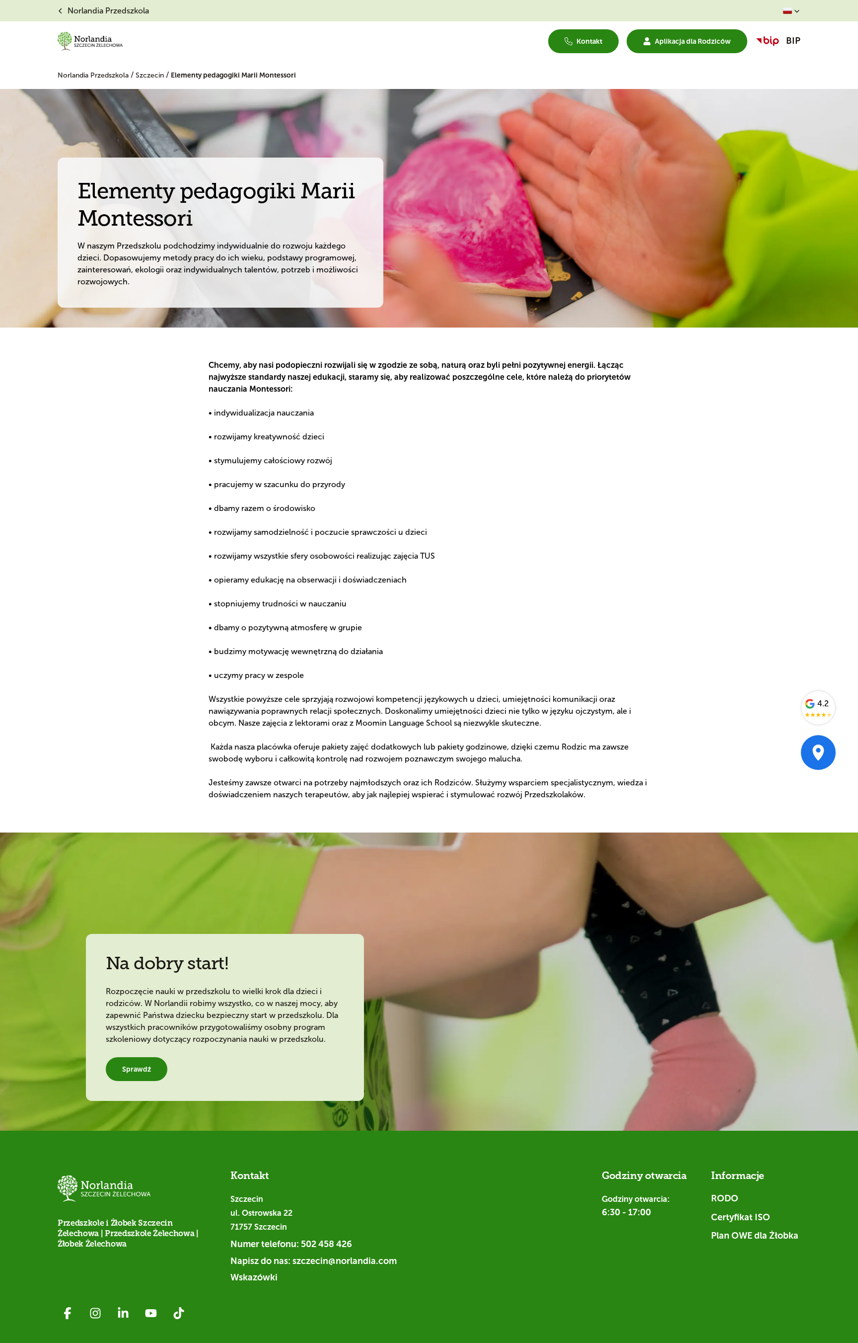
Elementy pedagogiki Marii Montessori (233, 75)
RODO (724, 1198)
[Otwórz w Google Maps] (818, 752)
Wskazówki (254, 1277)
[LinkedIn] (123, 1313)
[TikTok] (179, 1313)
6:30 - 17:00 (626, 1212)
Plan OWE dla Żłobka (754, 1236)
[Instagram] (95, 1313)
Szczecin (151, 75)
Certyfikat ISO (740, 1217)
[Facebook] (67, 1313)
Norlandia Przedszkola (94, 75)
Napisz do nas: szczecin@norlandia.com (313, 1261)
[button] (791, 10)
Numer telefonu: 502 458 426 (291, 1244)
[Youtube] (151, 1313)
